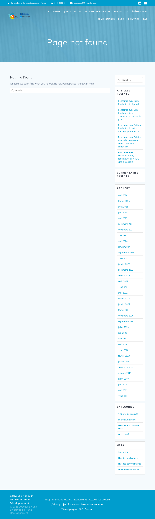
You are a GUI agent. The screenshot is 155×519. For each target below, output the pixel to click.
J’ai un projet (73, 11)
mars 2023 (123, 258)
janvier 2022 (124, 304)
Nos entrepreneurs (97, 11)
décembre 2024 (125, 223)
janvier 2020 (124, 361)
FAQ (145, 19)
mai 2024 (122, 235)
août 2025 (123, 206)
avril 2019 (122, 390)
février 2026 (124, 201)
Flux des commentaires (129, 463)
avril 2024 (122, 241)
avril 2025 (122, 218)
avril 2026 (122, 195)
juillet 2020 (123, 327)
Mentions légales (62, 499)
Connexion (123, 452)
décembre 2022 (125, 269)
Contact (134, 19)
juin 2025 (122, 212)
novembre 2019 (126, 367)
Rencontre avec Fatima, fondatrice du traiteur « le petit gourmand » (129, 128)
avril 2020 (122, 344)
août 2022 (123, 281)
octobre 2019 (124, 373)
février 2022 (124, 298)
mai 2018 (122, 395)
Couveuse (54, 11)
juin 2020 (122, 332)
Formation (121, 11)
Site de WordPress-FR (128, 469)
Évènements (140, 11)
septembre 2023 (126, 252)
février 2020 (124, 355)
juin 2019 (122, 384)
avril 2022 (122, 292)
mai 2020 (122, 338)
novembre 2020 (126, 315)
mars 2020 (123, 350)
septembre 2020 (126, 321)
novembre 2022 (126, 275)
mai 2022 (122, 287)
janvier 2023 (124, 264)
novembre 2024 (126, 229)
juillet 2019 (123, 378)
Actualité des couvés (128, 413)
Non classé (123, 434)
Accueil (93, 499)
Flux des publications (128, 458)
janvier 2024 (124, 246)
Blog (121, 19)
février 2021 (124, 309)
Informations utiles (127, 419)
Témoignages (106, 19)
